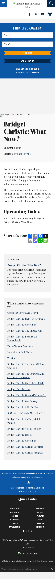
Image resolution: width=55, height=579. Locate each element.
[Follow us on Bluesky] (51, 14)
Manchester (22, 72)
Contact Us (40, 527)
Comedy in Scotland (27, 491)
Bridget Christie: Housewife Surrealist (26, 395)
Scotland (34, 72)
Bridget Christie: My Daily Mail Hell (25, 383)
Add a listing (27, 61)
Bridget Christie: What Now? (24, 265)
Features (40, 516)
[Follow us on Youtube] (44, 14)
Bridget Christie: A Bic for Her (22, 407)
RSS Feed (15, 516)
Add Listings (14, 519)
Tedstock (12, 358)
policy (34, 569)
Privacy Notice (14, 527)
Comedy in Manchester (35, 488)
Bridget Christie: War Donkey (22, 401)
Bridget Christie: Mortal (19, 434)
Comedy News (15, 508)
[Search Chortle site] (51, 3)
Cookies (15, 523)
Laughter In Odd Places (19, 352)
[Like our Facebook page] (31, 14)
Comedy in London (17, 488)
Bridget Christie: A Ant (18, 389)
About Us (40, 523)
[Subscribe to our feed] (28, 482)
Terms (40, 519)
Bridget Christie (22, 153)
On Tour (40, 512)
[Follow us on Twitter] (37, 14)
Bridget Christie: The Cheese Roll (24, 330)
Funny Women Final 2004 (20, 346)
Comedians (40, 508)
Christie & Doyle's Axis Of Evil (22, 312)
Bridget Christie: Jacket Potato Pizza (26, 318)
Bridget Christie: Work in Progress (25, 452)
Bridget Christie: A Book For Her (24, 428)
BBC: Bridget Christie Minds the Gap (26, 413)
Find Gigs (27, 53)
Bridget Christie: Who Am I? (21, 324)
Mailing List (14, 512)
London (35, 68)
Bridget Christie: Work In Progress (25, 446)
